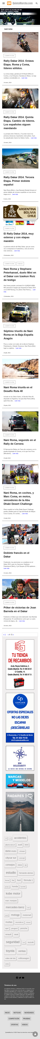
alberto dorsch (10, 845)
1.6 (6, 838)
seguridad (13, 942)
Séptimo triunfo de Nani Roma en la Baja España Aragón (18, 335)
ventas (22, 951)
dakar (20, 865)
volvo (7, 964)
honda (15, 886)
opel (7, 928)
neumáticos (19, 922)
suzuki (31, 942)
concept (22, 858)
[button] (20, 664)
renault (8, 934)
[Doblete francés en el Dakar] (20, 534)
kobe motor (13, 893)
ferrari (7, 880)
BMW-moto (10, 851)
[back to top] (35, 1034)
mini (28, 908)
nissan (28, 922)
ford (19, 880)
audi (20, 845)
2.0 (10, 838)
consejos (10, 864)
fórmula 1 (28, 880)
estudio (11, 872)
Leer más (24, 78)
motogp (15, 914)
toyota (10, 951)
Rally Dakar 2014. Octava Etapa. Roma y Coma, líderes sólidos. (19, 64)
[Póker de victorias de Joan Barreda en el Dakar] (20, 589)
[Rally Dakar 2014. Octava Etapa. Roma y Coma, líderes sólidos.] (20, 42)
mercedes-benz (15, 907)
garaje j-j (7, 886)
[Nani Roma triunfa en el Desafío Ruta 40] (20, 369)
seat (16, 934)
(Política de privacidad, (27, 988)
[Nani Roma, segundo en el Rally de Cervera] (20, 421)
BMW (26, 845)
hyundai (23, 886)
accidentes (20, 837)
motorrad (27, 915)
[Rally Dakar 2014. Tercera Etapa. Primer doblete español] (20, 159)
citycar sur (11, 857)
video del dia (10, 958)
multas (9, 922)
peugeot (14, 928)
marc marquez (11, 901)
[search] (36, 3)
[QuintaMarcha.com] (20, 3)
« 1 (4, 635)
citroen (22, 851)
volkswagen (23, 958)
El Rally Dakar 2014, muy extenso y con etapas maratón (19, 237)
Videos (20, 263)
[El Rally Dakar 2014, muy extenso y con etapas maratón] (20, 215)
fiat (13, 880)
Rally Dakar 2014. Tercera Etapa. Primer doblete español (19, 181)
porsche (23, 928)
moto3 (6, 915)
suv (24, 942)
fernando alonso (26, 873)
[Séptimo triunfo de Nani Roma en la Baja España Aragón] (20, 312)
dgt (26, 865)
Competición (9, 55)
